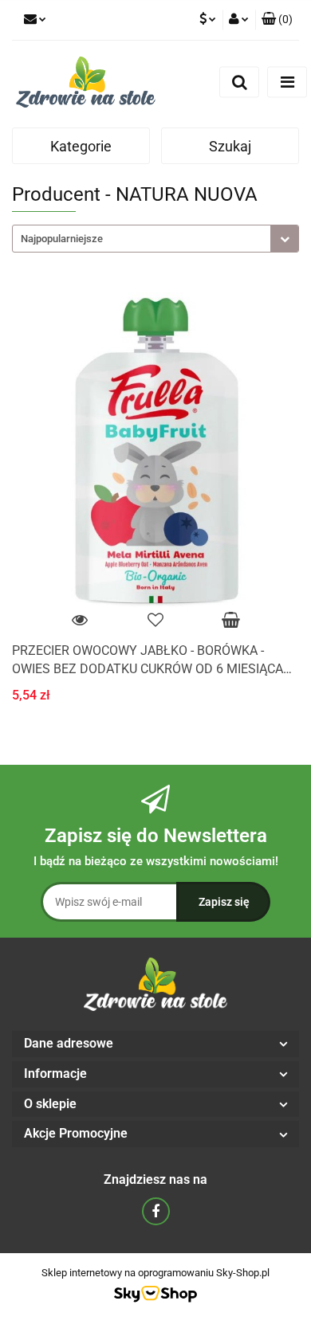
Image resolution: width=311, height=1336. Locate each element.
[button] (277, 20)
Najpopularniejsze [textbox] (62, 239)
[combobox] (155, 239)
